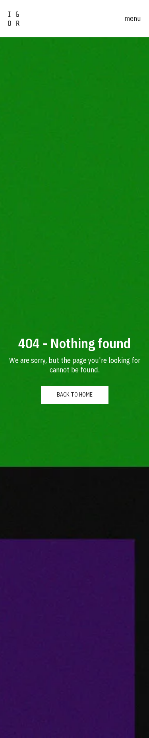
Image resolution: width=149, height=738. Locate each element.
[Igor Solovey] (13, 19)
